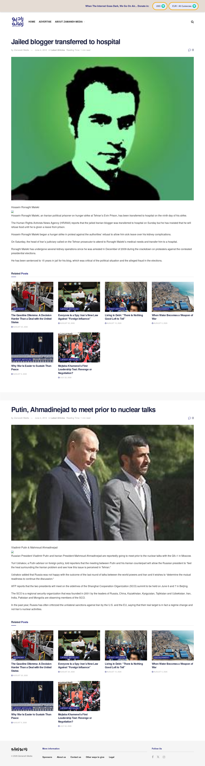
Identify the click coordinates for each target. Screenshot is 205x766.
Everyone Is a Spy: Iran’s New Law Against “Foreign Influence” (78, 316)
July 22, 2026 (65, 377)
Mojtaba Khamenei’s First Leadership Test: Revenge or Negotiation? (75, 369)
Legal (111, 756)
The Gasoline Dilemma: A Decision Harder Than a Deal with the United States (31, 318)
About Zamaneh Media (69, 21)
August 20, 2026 (20, 326)
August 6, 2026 (160, 323)
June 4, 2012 (41, 49)
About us (61, 756)
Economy (19, 309)
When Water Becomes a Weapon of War (172, 316)
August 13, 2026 (113, 323)
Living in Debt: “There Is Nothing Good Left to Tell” (124, 316)
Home (32, 21)
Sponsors (47, 756)
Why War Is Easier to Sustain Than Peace (31, 367)
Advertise (45, 21)
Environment (161, 309)
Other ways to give (95, 756)
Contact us (75, 756)
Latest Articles (58, 49)
